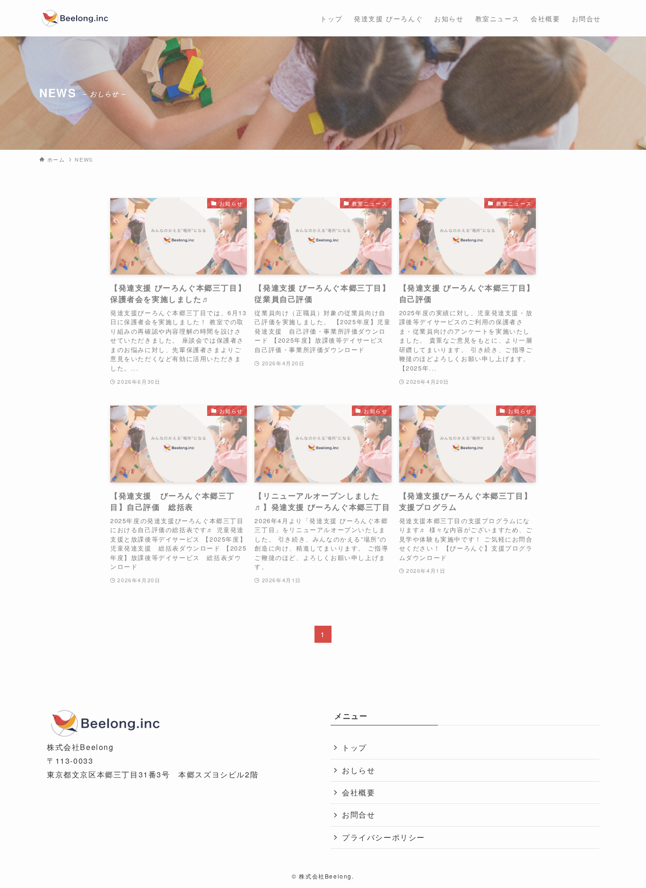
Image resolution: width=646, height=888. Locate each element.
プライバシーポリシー (383, 837)
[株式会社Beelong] (74, 18)
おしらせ (358, 770)
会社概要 (358, 792)
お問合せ (358, 814)
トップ (354, 747)
